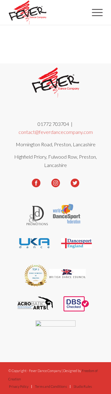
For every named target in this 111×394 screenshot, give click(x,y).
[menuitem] (94, 12)
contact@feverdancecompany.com (55, 132)
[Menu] (94, 12)
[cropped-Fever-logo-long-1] (46, 12)
